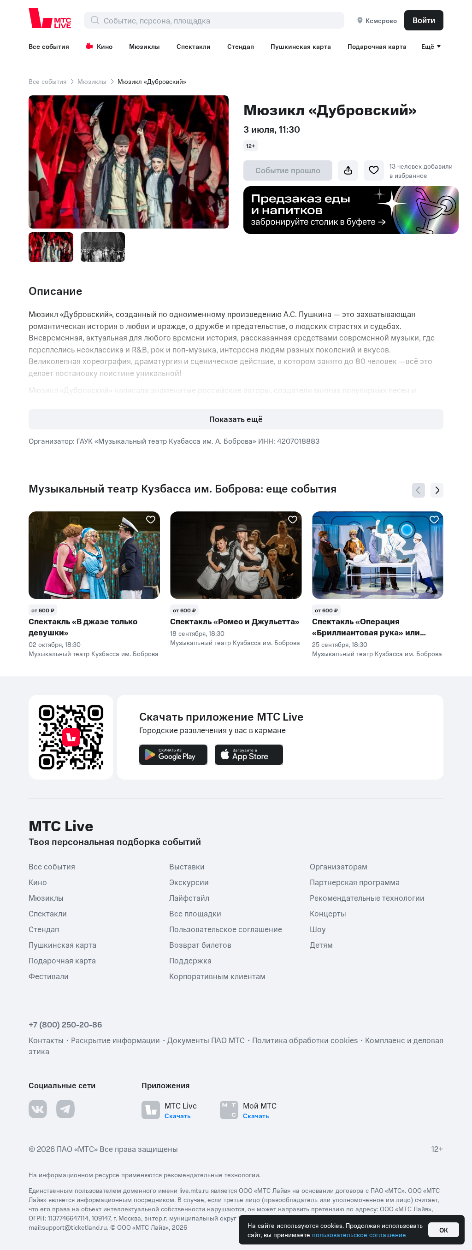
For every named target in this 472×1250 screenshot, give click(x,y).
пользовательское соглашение (359, 1234)
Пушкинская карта (301, 46)
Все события (49, 46)
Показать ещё (236, 418)
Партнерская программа (355, 881)
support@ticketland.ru (74, 1227)
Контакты (46, 1039)
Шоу (318, 928)
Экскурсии (189, 881)
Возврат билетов (200, 944)
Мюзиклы (144, 46)
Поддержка (190, 960)
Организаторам (338, 866)
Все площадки (195, 913)
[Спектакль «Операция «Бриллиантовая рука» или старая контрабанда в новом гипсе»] (377, 555)
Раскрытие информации (115, 1039)
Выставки (187, 866)
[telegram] (65, 1109)
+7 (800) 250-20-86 (65, 1024)
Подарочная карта (377, 46)
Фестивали (49, 975)
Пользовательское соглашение (225, 928)
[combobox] (223, 20)
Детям (321, 944)
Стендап (240, 46)
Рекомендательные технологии (367, 897)
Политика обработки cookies (305, 1039)
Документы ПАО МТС (206, 1039)
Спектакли (194, 46)
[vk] (38, 1109)
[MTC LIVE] (50, 18)
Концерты (328, 913)
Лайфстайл (189, 897)
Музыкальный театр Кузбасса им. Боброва (94, 653)
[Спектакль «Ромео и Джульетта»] (235, 555)
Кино (104, 46)
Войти (424, 19)
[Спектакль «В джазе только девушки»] (94, 555)
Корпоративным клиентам (217, 975)
